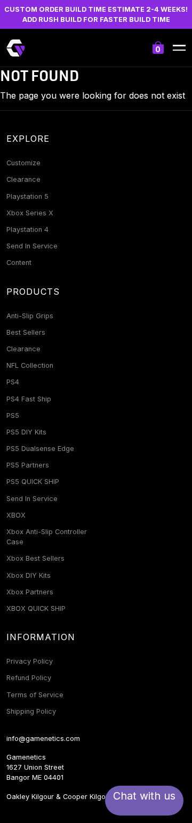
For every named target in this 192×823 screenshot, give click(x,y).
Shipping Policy (31, 711)
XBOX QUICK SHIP (36, 608)
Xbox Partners (29, 592)
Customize (23, 163)
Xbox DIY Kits (28, 575)
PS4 (12, 382)
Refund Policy (28, 678)
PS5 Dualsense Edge (40, 449)
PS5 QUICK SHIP (32, 482)
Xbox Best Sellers (35, 558)
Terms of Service (34, 695)
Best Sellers (25, 332)
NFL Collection (29, 365)
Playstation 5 (27, 196)
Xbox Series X (29, 213)
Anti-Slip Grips (29, 316)
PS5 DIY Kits (26, 432)
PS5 (12, 415)
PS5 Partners (27, 465)
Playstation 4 (27, 229)
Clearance (23, 179)
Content (18, 263)
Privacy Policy (29, 661)
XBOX (16, 515)
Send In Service (32, 246)
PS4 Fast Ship (28, 399)
